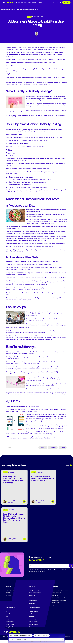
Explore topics (10, 608)
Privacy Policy (40, 571)
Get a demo (66, 2)
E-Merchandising (33, 600)
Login (60, 2)
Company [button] (40, 2)
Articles (6, 9)
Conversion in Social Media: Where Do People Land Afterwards (42, 478)
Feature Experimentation (35, 593)
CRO (7, 616)
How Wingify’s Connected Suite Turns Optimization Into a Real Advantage (13, 479)
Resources (34, 2)
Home (1, 9)
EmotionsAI (31, 598)
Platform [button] (18, 2)
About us (8, 586)
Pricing (29, 2)
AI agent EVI (32, 603)
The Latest (55, 586)
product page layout (45, 416)
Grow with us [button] (23, 2)
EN (55, 2)
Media (30, 627)
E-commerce (32, 616)
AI (6, 611)
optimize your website (26, 434)
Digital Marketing (10, 624)
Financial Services (33, 621)
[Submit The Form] (71, 566)
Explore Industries (34, 608)
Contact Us (8, 593)
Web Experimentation (34, 590)
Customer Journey (10, 619)
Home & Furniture (33, 624)
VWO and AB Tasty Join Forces (59, 598)
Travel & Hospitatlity (34, 611)
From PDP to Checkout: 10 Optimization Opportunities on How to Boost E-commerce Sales (14, 518)
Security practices (10, 590)
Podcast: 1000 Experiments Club (60, 590)
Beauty (30, 614)
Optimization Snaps (56, 593)
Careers (8, 598)
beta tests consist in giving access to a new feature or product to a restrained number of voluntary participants (34, 358)
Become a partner (10, 595)
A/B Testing (12, 9)
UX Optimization (10, 627)
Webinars (54, 605)
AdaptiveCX (55, 595)
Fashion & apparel (33, 619)
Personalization (32, 595)
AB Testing (8, 614)
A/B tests (40, 409)
